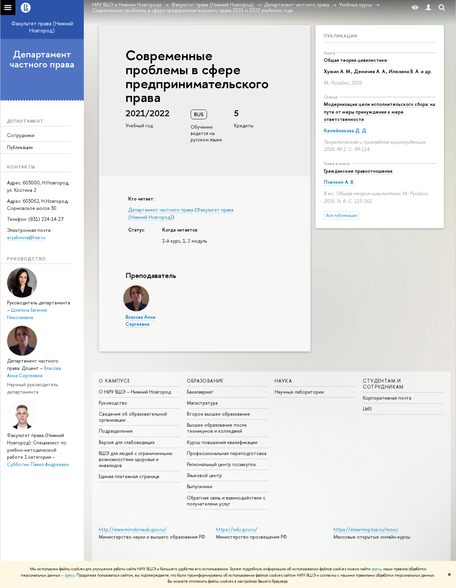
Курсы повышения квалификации (222, 442)
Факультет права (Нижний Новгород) (42, 27)
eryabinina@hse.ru (26, 237)
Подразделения (116, 431)
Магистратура (202, 403)
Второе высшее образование (218, 414)
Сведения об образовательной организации (133, 417)
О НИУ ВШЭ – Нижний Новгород (135, 392)
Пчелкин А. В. (339, 182)
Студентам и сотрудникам (383, 384)
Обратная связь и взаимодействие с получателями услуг (226, 500)
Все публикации (341, 215)
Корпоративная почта (387, 398)
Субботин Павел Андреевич (38, 464)
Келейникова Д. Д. (345, 130)
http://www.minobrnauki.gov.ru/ (132, 529)
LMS (367, 409)
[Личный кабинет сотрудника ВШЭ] (428, 7)
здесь (376, 569)
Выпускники (199, 486)
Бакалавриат (200, 392)
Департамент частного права (42, 59)
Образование (205, 381)
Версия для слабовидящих (127, 442)
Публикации (20, 147)
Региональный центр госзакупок (221, 464)
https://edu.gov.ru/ (236, 529)
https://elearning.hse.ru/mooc (365, 529)
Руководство (113, 403)
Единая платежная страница (129, 476)
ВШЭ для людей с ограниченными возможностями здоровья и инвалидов (135, 459)
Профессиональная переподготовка (226, 453)
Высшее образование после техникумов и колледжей (217, 428)
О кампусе (114, 381)
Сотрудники (20, 135)
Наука (283, 381)
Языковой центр (204, 475)
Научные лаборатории (299, 392)
